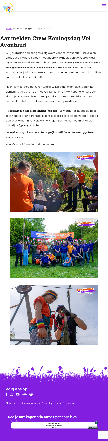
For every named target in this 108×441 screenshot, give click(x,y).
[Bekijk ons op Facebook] (6, 394)
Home (9, 28)
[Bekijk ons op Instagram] (11, 394)
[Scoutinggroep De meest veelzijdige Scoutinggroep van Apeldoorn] (8, 7)
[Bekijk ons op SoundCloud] (24, 394)
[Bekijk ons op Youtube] (18, 394)
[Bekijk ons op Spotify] (31, 394)
